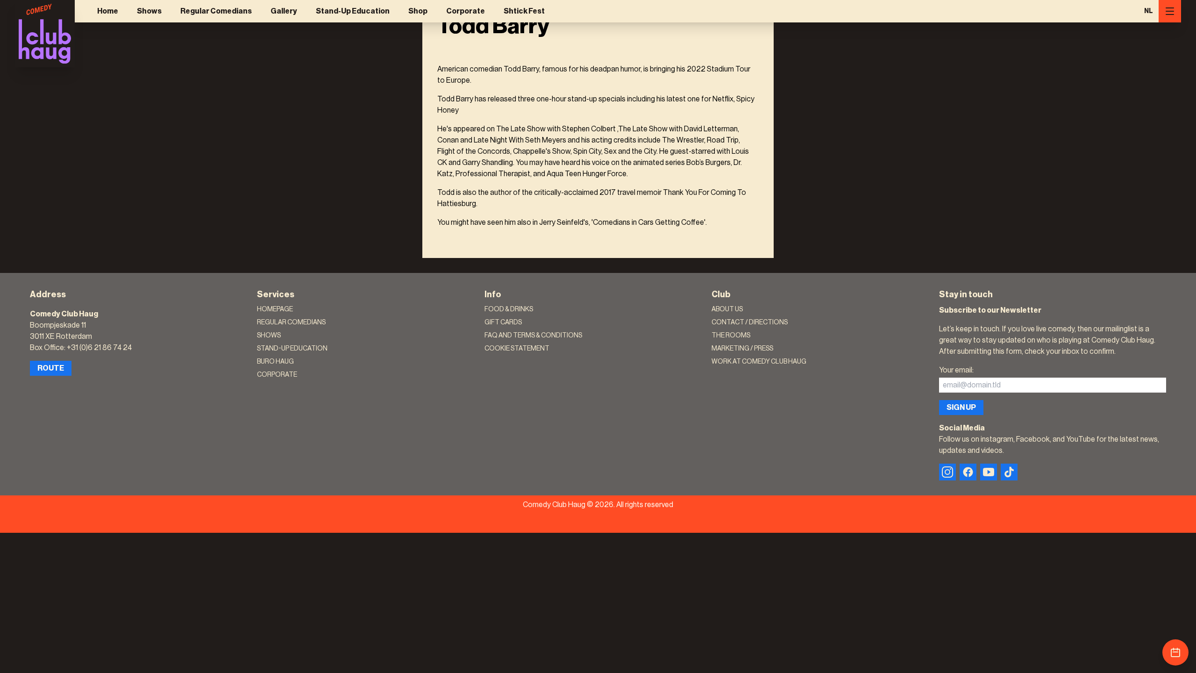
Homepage (275, 309)
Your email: (956, 370)
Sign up (961, 407)
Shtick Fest (524, 11)
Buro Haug (275, 361)
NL (1148, 11)
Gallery (284, 11)
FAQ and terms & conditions (533, 335)
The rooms (731, 335)
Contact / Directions (750, 322)
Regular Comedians (216, 11)
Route (50, 368)
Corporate (465, 11)
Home (107, 11)
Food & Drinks (508, 309)
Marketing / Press (742, 348)
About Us (727, 309)
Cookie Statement (516, 348)
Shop (417, 11)
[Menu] (1170, 11)
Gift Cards (503, 322)
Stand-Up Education (353, 11)
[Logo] (45, 34)
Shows (149, 11)
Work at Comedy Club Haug (759, 361)
